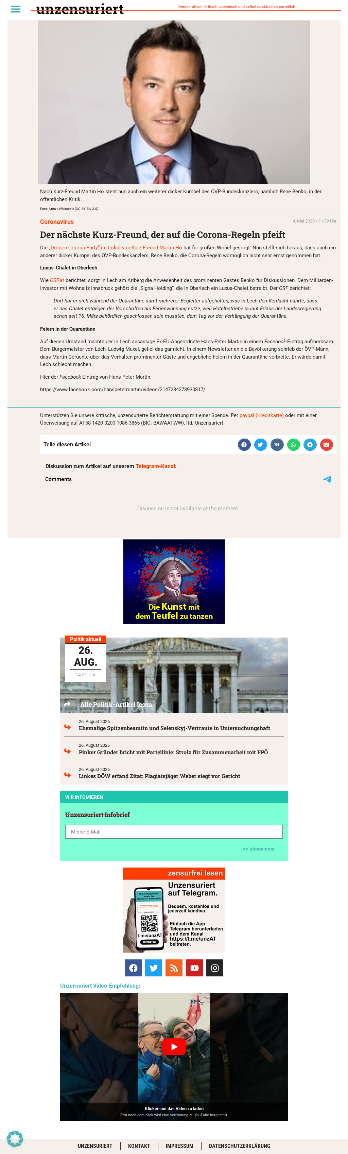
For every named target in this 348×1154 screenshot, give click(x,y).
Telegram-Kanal (155, 466)
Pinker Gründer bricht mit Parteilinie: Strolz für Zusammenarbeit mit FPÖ (173, 752)
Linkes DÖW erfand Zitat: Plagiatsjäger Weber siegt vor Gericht (159, 775)
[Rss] (174, 967)
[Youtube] (194, 967)
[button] (15, 9)
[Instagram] (214, 967)
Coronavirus (57, 221)
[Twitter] (153, 967)
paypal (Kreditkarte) (262, 415)
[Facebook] (133, 967)
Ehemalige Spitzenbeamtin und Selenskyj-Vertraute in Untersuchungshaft (174, 727)
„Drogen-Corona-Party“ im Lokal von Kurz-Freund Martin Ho (115, 248)
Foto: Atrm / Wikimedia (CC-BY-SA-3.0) (69, 209)
